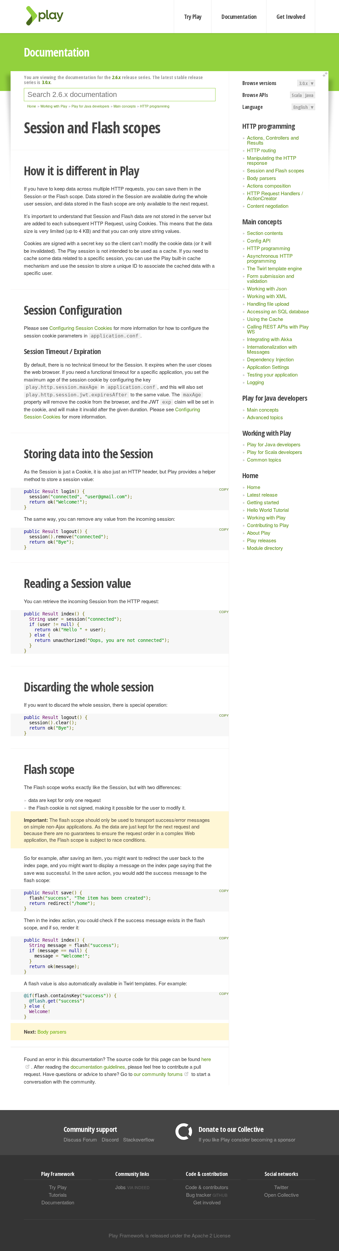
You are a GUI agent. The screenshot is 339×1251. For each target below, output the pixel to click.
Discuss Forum (80, 1139)
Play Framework (48, 15)
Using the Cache (265, 318)
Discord (110, 1139)
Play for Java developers (274, 444)
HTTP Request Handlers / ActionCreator (275, 195)
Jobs (132, 1187)
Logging (255, 382)
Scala (297, 95)
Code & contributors (206, 1187)
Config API (258, 240)
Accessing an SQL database (278, 311)
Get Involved (290, 17)
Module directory (265, 547)
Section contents (265, 232)
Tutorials (58, 1194)
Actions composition (269, 185)
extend (326, 74)
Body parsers (261, 177)
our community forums (158, 1073)
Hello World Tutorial (268, 509)
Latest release (262, 494)
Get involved (206, 1202)
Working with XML (266, 295)
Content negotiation (267, 205)
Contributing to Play (268, 524)
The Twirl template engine (274, 268)
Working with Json (267, 288)
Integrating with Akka (269, 338)
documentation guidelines (98, 1066)
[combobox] (120, 94)
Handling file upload (268, 303)
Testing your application (272, 374)
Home (253, 486)
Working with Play (266, 517)
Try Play (193, 17)
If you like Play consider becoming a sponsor (247, 1139)
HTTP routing (261, 150)
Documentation (238, 17)
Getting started (263, 502)
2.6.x (116, 77)
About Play (258, 532)
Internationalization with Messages (272, 349)
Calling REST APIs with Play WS (278, 329)
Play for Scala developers (274, 451)
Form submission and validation (270, 278)
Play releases (261, 540)
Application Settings (268, 366)
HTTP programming (268, 248)
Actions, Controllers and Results (273, 140)
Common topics (264, 459)
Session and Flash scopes (275, 170)
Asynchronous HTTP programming (270, 258)
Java (309, 95)
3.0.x (303, 83)
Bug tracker (206, 1194)
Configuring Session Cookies (80, 327)
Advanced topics (265, 417)
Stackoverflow (138, 1139)
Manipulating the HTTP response (271, 160)
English (300, 107)
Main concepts (263, 409)
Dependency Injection (270, 359)
